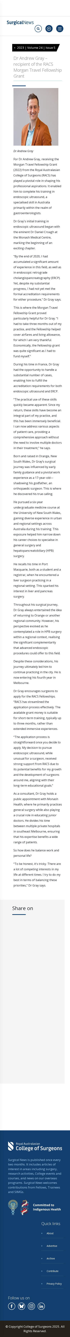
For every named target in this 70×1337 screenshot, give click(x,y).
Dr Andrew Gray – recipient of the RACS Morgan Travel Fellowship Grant (37, 67)
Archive (51, 1258)
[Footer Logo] (35, 1149)
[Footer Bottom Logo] (34, 1210)
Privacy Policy (54, 1283)
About (50, 1233)
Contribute (53, 1271)
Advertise (52, 1246)
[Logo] (20, 22)
